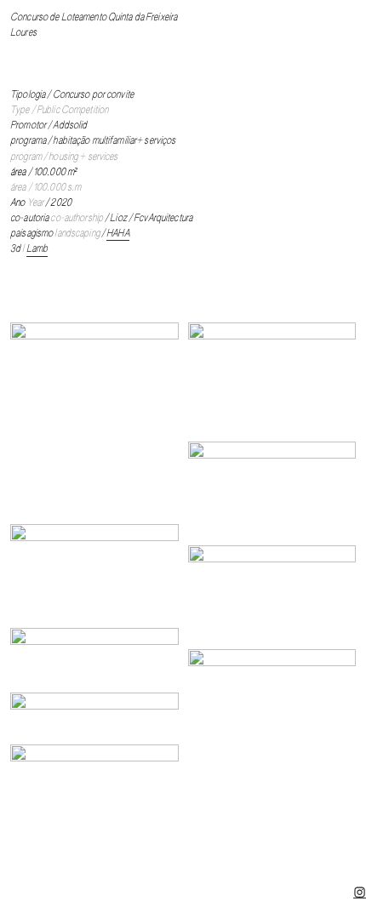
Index (204, 861)
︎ (359, 893)
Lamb (37, 249)
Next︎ (242, 861)
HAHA (117, 234)
